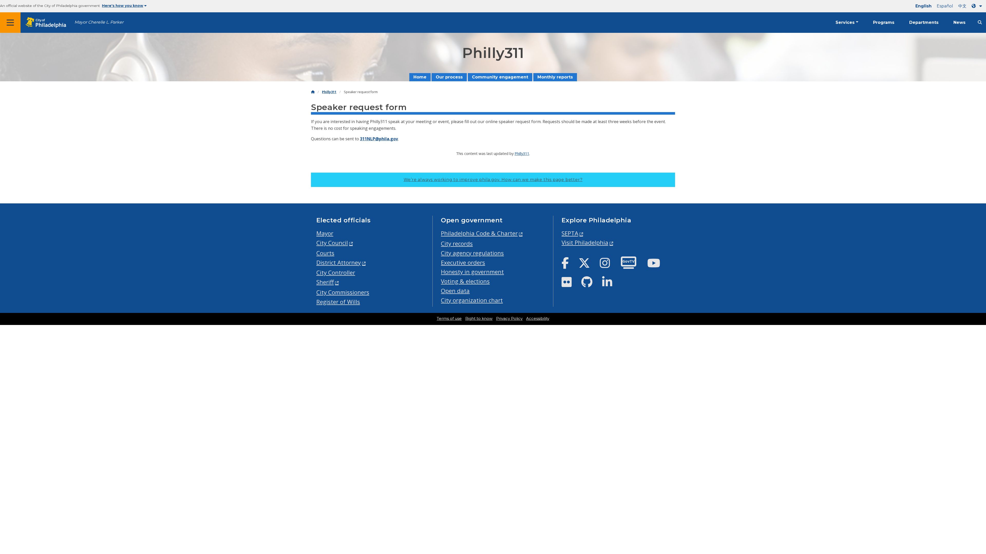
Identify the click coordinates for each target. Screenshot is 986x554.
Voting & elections (465, 281)
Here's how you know (122, 6)
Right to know (478, 318)
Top (961, 523)
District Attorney (338, 262)
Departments (923, 22)
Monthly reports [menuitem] (555, 77)
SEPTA (570, 233)
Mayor (324, 233)
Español (945, 6)
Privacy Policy (509, 318)
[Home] (313, 92)
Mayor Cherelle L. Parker (99, 22)
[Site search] (980, 22)
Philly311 (329, 92)
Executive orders (463, 262)
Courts (325, 253)
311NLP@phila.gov (379, 139)
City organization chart (472, 300)
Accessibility (537, 318)
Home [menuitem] (419, 77)
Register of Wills (338, 302)
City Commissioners (342, 292)
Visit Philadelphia (585, 242)
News (959, 22)
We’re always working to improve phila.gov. (493, 179)
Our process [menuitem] (449, 77)
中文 (962, 6)
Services (845, 22)
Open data (455, 291)
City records (457, 244)
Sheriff (325, 282)
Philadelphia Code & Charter (479, 233)
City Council (332, 243)
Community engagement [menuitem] (500, 77)
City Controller (335, 272)
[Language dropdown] (978, 6)
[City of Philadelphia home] (47, 22)
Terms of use (449, 318)
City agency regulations (472, 253)
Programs (883, 22)
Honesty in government (472, 272)
